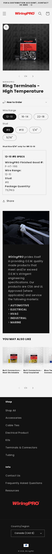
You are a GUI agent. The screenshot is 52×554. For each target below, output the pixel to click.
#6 (8, 130)
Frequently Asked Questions (24, 483)
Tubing (10, 455)
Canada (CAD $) (24, 533)
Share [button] (10, 201)
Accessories (13, 418)
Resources (12, 490)
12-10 (9, 116)
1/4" (35, 130)
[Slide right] (33, 76)
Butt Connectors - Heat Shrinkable (12, 371)
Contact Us (13, 475)
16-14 (25, 116)
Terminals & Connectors (21, 447)
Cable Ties (12, 425)
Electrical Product (17, 432)
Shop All (11, 410)
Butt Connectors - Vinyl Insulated (32, 371)
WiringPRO (29, 551)
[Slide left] (19, 76)
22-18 (41, 116)
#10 (21, 130)
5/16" (9, 137)
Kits (8, 440)
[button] (4, 13)
